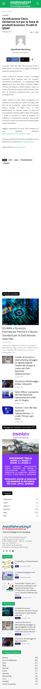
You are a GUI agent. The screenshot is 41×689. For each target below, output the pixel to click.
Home (4, 11)
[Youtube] (12, 551)
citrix (10, 160)
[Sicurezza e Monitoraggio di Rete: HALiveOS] (7, 384)
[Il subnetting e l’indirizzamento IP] (7, 564)
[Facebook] (3, 551)
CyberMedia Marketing (20, 49)
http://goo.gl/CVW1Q (27, 142)
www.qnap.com (20, 147)
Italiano (9, 11)
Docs (17, 566)
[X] (9, 551)
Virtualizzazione (26, 160)
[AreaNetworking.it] (20, 4)
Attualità (18, 597)
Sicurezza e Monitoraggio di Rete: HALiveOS (27, 382)
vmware (6, 163)
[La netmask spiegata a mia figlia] (7, 575)
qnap (16, 160)
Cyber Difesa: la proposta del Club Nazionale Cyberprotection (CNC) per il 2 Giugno (26, 396)
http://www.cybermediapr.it (20, 52)
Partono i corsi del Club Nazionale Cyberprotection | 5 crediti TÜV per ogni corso (26, 413)
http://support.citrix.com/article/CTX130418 (16, 134)
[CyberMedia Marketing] (20, 40)
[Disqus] (20, 201)
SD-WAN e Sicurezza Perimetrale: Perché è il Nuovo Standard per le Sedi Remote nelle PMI (20, 333)
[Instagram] (6, 551)
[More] (32, 59)
